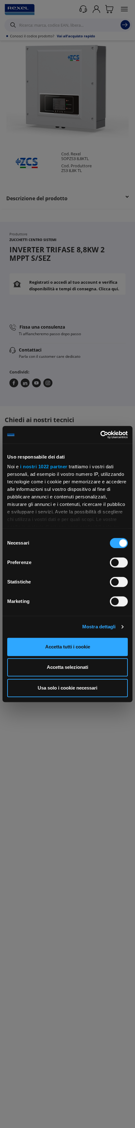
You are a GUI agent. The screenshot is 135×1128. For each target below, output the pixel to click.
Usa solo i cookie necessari (67, 687)
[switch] (119, 562)
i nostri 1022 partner (44, 466)
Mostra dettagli (99, 626)
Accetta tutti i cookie (67, 646)
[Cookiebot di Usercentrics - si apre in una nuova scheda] (100, 435)
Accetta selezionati (67, 667)
